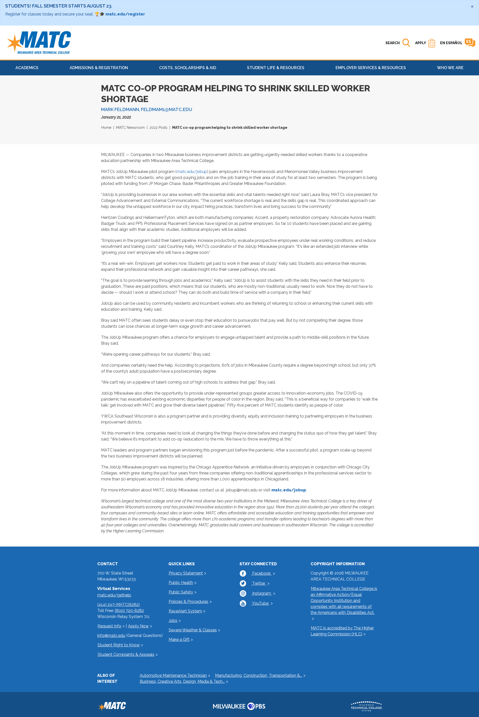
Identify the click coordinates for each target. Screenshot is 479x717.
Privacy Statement (186, 573)
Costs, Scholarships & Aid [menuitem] (187, 67)
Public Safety (181, 592)
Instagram (261, 593)
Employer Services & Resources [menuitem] (371, 67)
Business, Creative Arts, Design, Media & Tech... (182, 681)
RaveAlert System (185, 611)
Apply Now (138, 626)
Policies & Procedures (188, 601)
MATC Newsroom (130, 128)
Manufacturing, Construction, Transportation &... (258, 675)
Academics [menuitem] (26, 67)
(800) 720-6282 (129, 610)
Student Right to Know (119, 645)
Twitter (258, 583)
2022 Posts (158, 128)
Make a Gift (179, 639)
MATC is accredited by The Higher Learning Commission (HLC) (342, 631)
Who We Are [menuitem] (450, 67)
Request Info (109, 626)
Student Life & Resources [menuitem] (275, 67)
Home (106, 128)
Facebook (261, 573)
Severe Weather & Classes (193, 630)
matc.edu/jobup (192, 171)
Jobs (173, 620)
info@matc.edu (111, 635)
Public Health (181, 582)
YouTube (260, 603)
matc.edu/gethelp (114, 595)
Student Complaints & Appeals (126, 654)
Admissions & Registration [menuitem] (99, 67)
